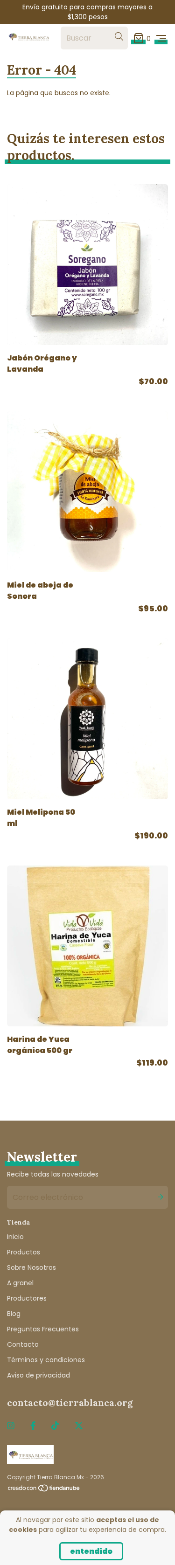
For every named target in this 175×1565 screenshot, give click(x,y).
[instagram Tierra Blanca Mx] (10, 1426)
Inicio (15, 1236)
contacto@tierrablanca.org (70, 1402)
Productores (27, 1298)
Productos (23, 1252)
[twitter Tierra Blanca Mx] (79, 1426)
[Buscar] (119, 36)
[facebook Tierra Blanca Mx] (32, 1426)
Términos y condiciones (46, 1359)
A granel (20, 1283)
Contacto (23, 1344)
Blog (14, 1313)
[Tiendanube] (44, 1490)
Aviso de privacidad (38, 1375)
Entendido (91, 1551)
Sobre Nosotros (31, 1267)
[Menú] (161, 38)
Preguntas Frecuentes (43, 1329)
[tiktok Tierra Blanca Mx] (55, 1426)
